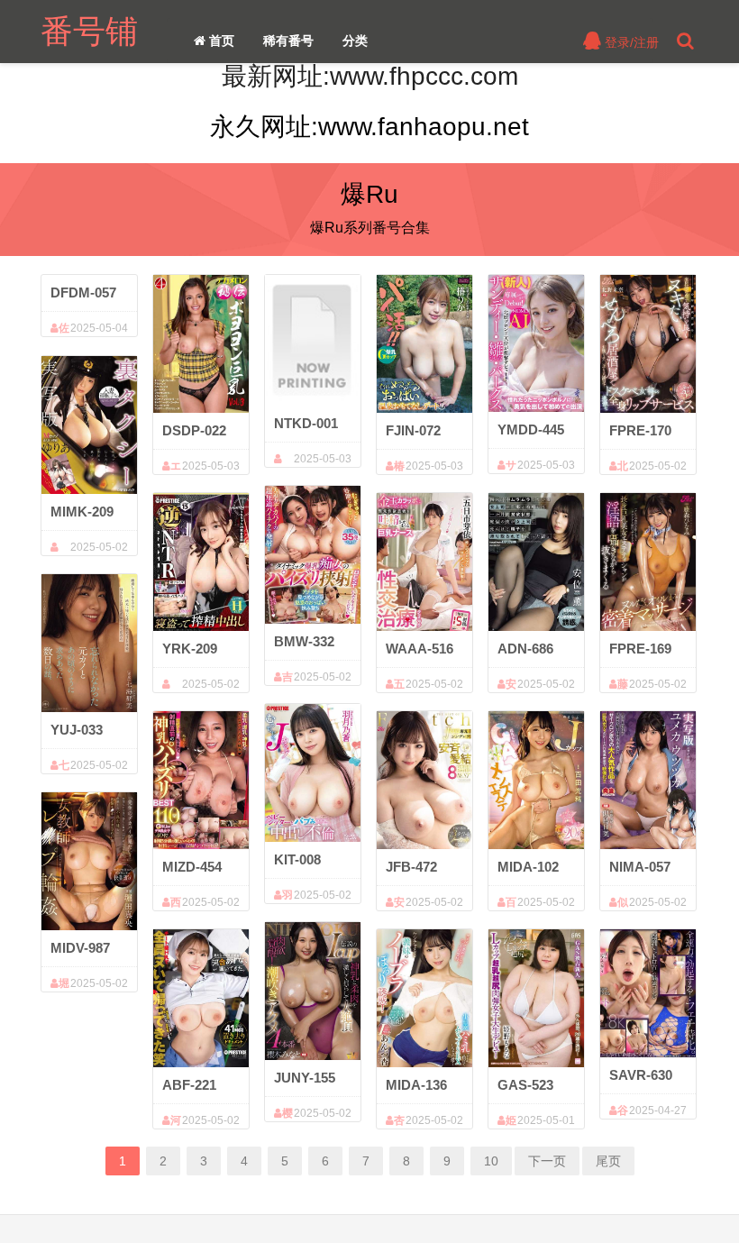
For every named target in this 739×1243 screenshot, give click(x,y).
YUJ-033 (76, 729)
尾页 (608, 1161)
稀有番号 (288, 40)
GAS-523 (525, 1084)
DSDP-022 (194, 430)
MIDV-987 (80, 947)
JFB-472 (411, 866)
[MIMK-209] (89, 424)
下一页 (547, 1161)
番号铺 (89, 31)
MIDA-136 (416, 1084)
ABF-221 (189, 1084)
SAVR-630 (640, 1075)
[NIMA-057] (648, 779)
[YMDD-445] (536, 343)
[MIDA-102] (536, 779)
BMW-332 (304, 641)
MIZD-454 (192, 866)
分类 (355, 40)
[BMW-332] (312, 554)
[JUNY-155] (312, 990)
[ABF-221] (201, 997)
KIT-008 (297, 859)
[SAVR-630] (648, 992)
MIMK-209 (82, 511)
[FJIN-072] (424, 343)
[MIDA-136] (424, 997)
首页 (219, 40)
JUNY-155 (304, 1077)
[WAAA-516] (424, 561)
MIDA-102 (528, 866)
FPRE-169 (640, 648)
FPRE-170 (640, 430)
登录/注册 (630, 42)
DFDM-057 (83, 292)
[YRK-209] (201, 561)
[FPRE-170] (648, 343)
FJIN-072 (413, 430)
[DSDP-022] (201, 343)
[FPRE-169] (648, 561)
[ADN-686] (536, 561)
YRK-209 (189, 648)
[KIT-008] (312, 772)
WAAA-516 (419, 648)
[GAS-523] (536, 997)
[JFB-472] (424, 779)
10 (491, 1161)
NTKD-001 (306, 423)
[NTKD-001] (312, 340)
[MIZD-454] (201, 779)
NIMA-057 (640, 866)
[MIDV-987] (89, 860)
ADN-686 (525, 648)
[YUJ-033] (89, 642)
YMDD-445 (530, 429)
